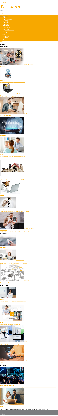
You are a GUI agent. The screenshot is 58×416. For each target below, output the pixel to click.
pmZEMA (6, 28)
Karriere (3, 38)
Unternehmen (3, 34)
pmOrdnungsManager (8, 27)
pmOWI (6, 26)
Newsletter (3, 414)
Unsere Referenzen (5, 37)
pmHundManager (7, 22)
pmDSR (6, 18)
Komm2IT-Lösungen (6, 29)
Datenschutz (3, 12)
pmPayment (6, 17)
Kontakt (3, 14)
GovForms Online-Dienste (8, 19)
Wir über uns (5, 35)
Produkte (3, 41)
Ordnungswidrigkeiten (6, 25)
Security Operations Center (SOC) (9, 30)
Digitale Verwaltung (5, 16)
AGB (2, 13)
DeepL (6, 32)
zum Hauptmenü (4, 2)
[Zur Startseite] (10, 9)
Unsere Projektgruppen (6, 36)
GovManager (6, 20)
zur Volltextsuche (4, 1)
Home (2, 15)
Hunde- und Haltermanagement (7, 21)
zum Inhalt (3, 3)
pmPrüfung (6, 23)
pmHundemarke (7, 24)
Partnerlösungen (5, 31)
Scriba (6, 33)
